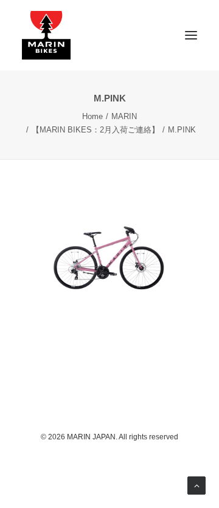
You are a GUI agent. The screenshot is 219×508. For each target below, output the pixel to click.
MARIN (124, 116)
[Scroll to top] (196, 485)
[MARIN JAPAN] (109, 35)
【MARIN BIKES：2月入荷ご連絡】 (95, 129)
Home (92, 116)
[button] (191, 35)
